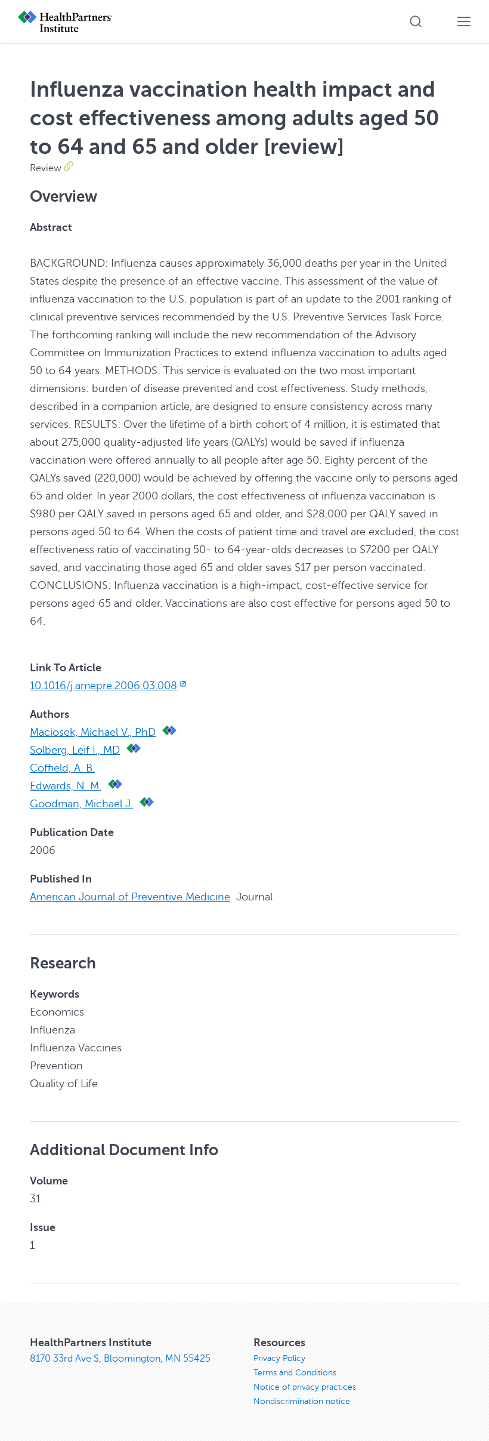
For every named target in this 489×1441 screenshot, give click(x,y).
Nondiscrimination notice (301, 1401)
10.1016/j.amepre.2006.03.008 (103, 686)
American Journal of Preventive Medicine (130, 897)
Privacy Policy (279, 1358)
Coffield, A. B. (62, 768)
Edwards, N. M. (65, 786)
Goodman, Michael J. (81, 804)
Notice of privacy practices (304, 1387)
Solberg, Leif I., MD (75, 750)
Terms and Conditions (294, 1372)
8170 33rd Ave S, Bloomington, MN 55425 (120, 1358)
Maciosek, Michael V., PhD (93, 732)
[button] (415, 21)
